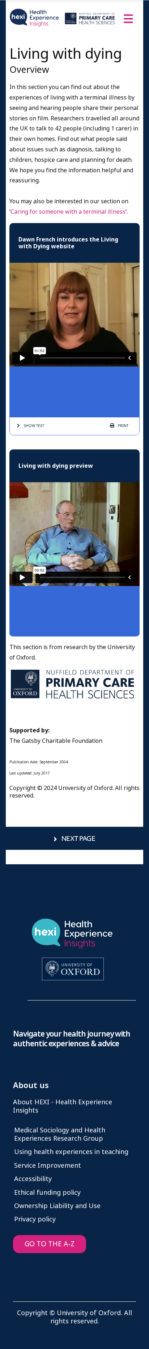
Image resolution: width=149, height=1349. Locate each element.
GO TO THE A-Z (49, 1244)
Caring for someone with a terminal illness (67, 212)
